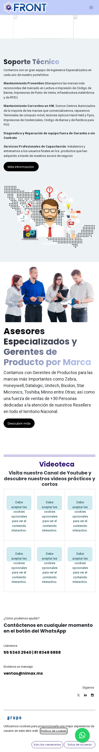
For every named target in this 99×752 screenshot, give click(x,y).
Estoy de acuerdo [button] (80, 744)
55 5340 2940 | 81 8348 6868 (32, 652)
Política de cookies (54, 731)
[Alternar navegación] (91, 7)
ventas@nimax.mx (23, 673)
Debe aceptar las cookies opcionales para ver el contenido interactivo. (19, 505)
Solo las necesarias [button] (47, 744)
